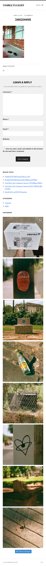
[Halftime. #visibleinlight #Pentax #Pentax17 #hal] (23, 237)
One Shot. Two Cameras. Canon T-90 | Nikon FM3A (23, 183)
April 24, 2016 (17, 15)
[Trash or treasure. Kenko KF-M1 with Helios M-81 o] (23, 403)
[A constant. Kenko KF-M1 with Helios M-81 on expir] (23, 278)
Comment (7, 92)
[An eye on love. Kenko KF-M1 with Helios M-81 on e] (23, 444)
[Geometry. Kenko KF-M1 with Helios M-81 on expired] (23, 320)
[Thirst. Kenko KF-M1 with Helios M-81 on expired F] (23, 361)
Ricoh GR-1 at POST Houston (16, 192)
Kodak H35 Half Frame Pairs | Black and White (21, 180)
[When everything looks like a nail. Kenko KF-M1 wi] (23, 528)
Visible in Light (13, 5)
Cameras (8, 203)
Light (7, 206)
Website (6, 139)
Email (6, 129)
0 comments (28, 15)
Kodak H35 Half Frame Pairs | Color (17, 176)
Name (6, 119)
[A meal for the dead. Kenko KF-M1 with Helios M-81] (23, 486)
